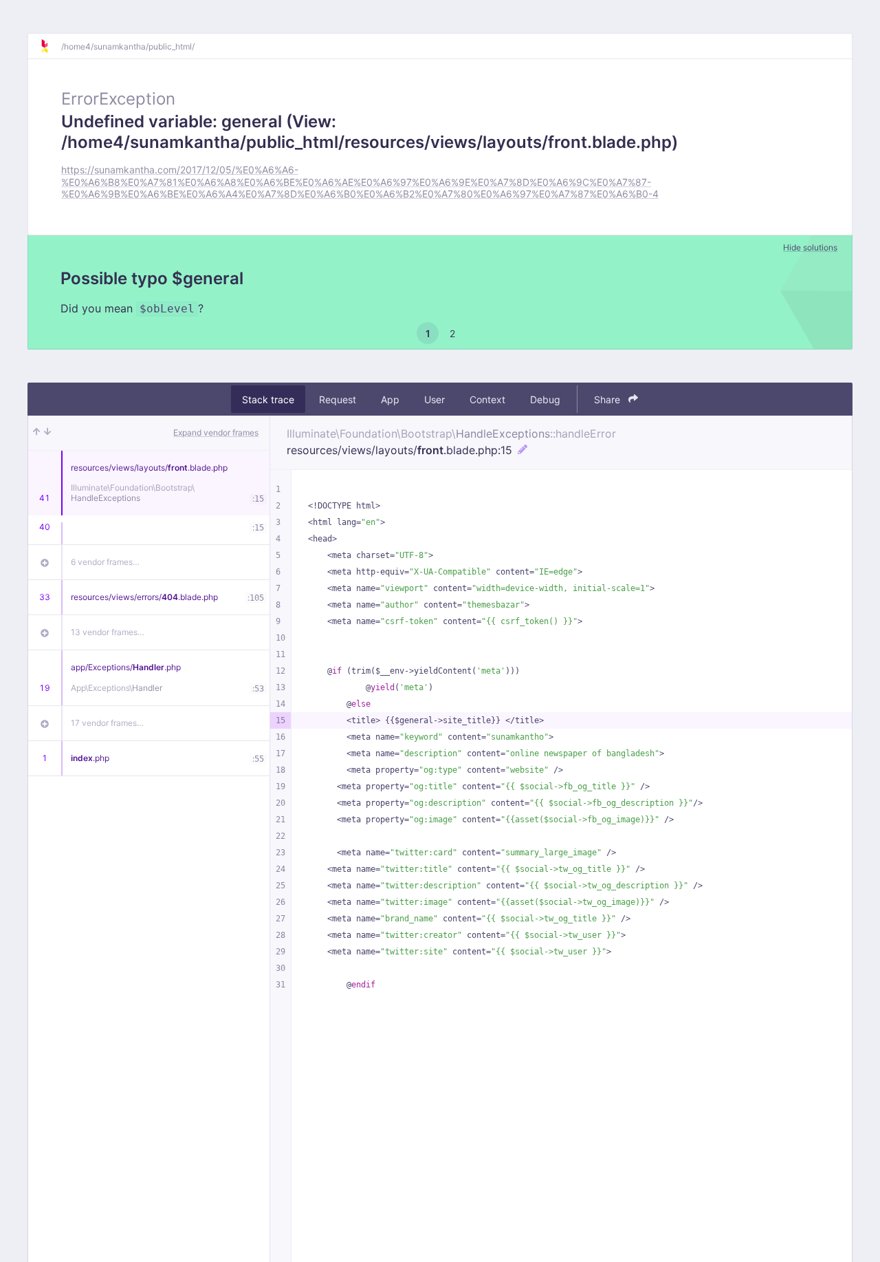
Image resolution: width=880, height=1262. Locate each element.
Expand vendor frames (215, 432)
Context (487, 399)
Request (337, 399)
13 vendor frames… (107, 632)
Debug (545, 399)
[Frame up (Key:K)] (36, 433)
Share (608, 399)
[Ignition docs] (50, 46)
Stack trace (268, 399)
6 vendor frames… (105, 562)
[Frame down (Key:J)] (47, 433)
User (434, 399)
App (390, 399)
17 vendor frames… (107, 723)
